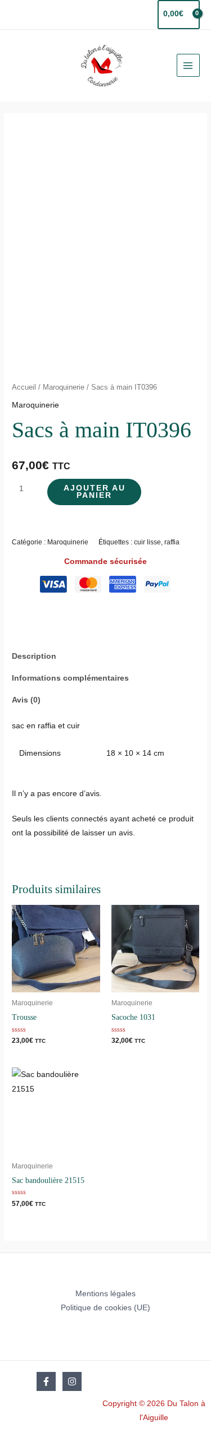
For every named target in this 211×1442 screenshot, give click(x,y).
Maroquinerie (63, 387)
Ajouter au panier (94, 492)
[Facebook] (46, 1381)
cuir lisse (147, 542)
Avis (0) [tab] (26, 700)
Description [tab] (34, 656)
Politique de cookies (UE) (105, 1308)
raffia (171, 542)
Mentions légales (105, 1294)
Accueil (24, 387)
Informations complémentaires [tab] (70, 678)
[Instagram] (72, 1381)
